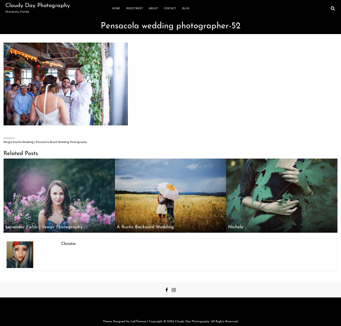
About (153, 8)
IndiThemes (138, 321)
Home (116, 8)
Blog (186, 8)
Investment (134, 8)
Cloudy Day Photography (37, 6)
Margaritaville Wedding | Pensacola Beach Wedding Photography (45, 142)
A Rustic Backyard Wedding (145, 227)
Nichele (235, 227)
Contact (170, 8)
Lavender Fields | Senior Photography (44, 227)
